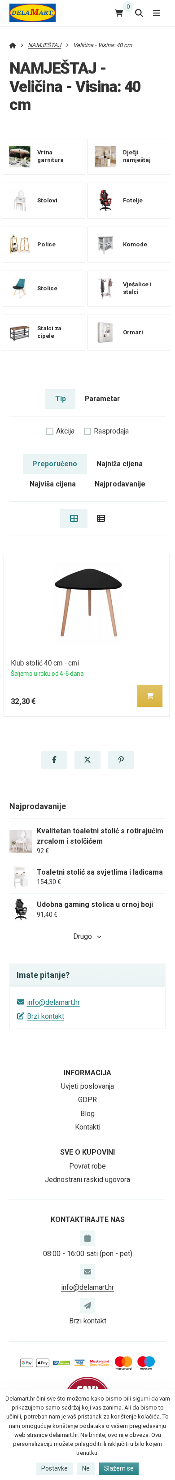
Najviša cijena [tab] (53, 484)
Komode (134, 244)
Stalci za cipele (49, 332)
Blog (87, 1113)
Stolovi (47, 200)
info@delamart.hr (53, 1002)
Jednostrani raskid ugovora (87, 1179)
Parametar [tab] (102, 398)
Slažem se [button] (119, 1468)
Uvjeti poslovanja (87, 1086)
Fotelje (132, 200)
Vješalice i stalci (136, 288)
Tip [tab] (60, 398)
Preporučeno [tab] (54, 464)
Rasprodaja (111, 431)
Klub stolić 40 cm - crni (45, 663)
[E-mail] (87, 1271)
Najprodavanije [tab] (120, 484)
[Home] (32, 12)
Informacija (87, 1072)
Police (46, 244)
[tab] (74, 518)
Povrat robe (87, 1166)
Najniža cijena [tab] (119, 464)
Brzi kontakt (45, 1016)
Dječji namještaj (136, 156)
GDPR (87, 1099)
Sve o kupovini (87, 1152)
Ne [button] (86, 1468)
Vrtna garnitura (50, 156)
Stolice (47, 288)
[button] (149, 696)
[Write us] (87, 1305)
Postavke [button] (54, 1468)
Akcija (65, 431)
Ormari (132, 331)
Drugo (82, 936)
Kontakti (88, 1127)
